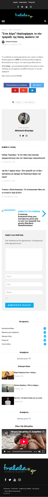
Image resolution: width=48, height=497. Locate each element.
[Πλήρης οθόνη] (43, 451)
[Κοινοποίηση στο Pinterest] (15, 90)
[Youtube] (26, 7)
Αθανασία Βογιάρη (11, 41)
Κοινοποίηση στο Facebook (17, 85)
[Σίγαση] (39, 451)
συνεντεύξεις (6, 344)
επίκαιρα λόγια (7, 336)
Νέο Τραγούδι (29, 102)
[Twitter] (10, 480)
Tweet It (38, 85)
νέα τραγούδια (15, 30)
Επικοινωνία (6, 488)
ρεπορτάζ (5, 340)
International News (8, 328)
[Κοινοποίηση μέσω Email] (32, 90)
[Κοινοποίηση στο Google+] (24, 90)
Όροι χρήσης (35, 488)
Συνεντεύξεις (23, 2)
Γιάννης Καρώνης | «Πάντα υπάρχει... (27, 385)
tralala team (14, 488)
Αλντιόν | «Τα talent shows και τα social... (28, 398)
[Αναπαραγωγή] (5, 451)
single (18, 102)
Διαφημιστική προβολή (25, 488)
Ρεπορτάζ (32, 2)
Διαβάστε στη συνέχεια (29, 211)
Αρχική (15, 2)
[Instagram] (31, 7)
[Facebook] (5, 480)
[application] (24, 441)
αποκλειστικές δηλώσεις (10, 332)
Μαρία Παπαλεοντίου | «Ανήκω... (25, 372)
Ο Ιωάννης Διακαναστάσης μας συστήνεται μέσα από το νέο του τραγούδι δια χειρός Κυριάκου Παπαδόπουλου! (29, 220)
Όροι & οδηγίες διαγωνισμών (12, 491)
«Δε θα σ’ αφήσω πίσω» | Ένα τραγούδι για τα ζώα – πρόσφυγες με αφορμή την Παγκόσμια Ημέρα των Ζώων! (22, 174)
